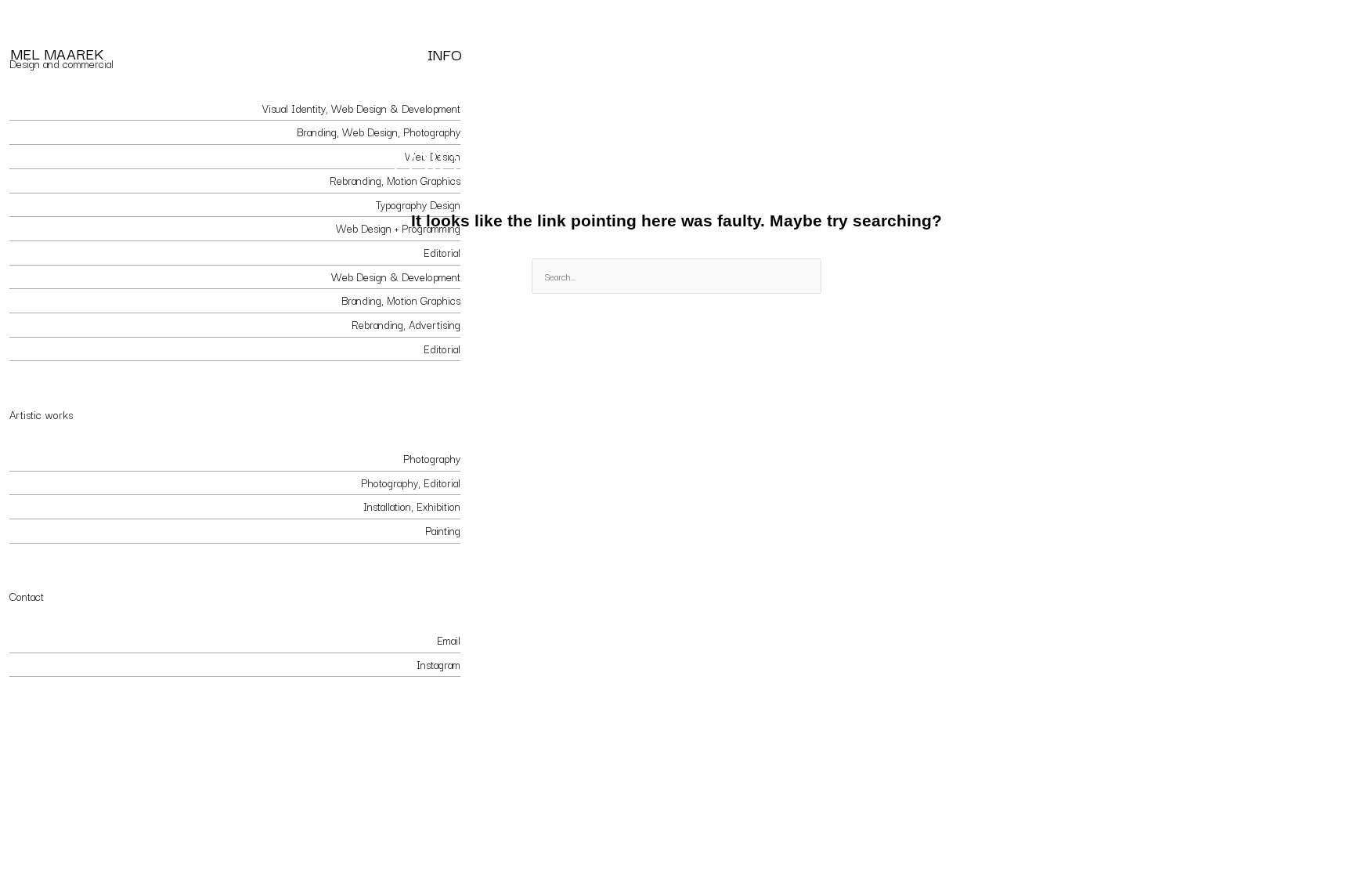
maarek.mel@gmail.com (61, 640)
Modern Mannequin (52, 482)
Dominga (28, 348)
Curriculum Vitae (46, 706)
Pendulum (31, 506)
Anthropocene (41, 530)
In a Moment (37, 458)
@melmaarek (38, 664)
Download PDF (426, 706)
